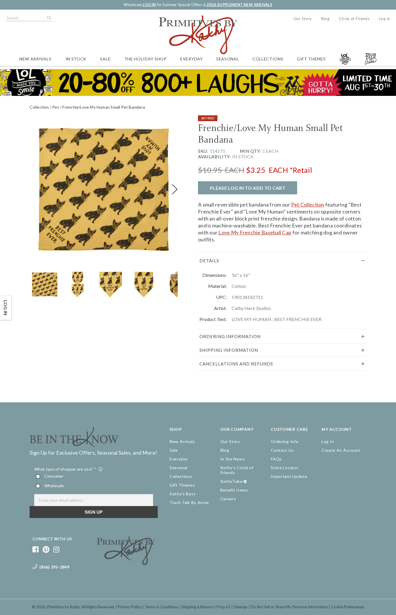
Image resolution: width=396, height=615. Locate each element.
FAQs (276, 458)
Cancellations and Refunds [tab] (236, 363)
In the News (232, 458)
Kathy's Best (182, 493)
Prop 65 (223, 607)
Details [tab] (209, 260)
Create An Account (340, 450)
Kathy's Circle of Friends (237, 470)
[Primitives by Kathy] (126, 563)
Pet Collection (307, 204)
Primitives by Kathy (63, 607)
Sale (105, 58)
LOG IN (149, 4)
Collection (39, 107)
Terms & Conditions (161, 607)
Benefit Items (234, 489)
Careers (228, 498)
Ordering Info (284, 441)
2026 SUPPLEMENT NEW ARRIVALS (239, 4)
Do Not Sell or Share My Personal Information (289, 607)
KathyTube (231, 481)
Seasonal (227, 58)
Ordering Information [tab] (230, 336)
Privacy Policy (129, 607)
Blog (325, 18)
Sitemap (241, 607)
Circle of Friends (354, 18)
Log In (384, 18)
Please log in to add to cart (247, 188)
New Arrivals (35, 58)
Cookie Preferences (347, 607)
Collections (268, 58)
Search (49, 18)
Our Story (302, 18)
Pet (55, 107)
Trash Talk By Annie (189, 502)
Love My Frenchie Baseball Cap (254, 232)
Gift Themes (311, 58)
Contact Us (282, 450)
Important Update (289, 476)
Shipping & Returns (197, 607)
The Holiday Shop (145, 58)
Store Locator (284, 467)
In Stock (76, 58)
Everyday (191, 58)
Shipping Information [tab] (228, 350)
